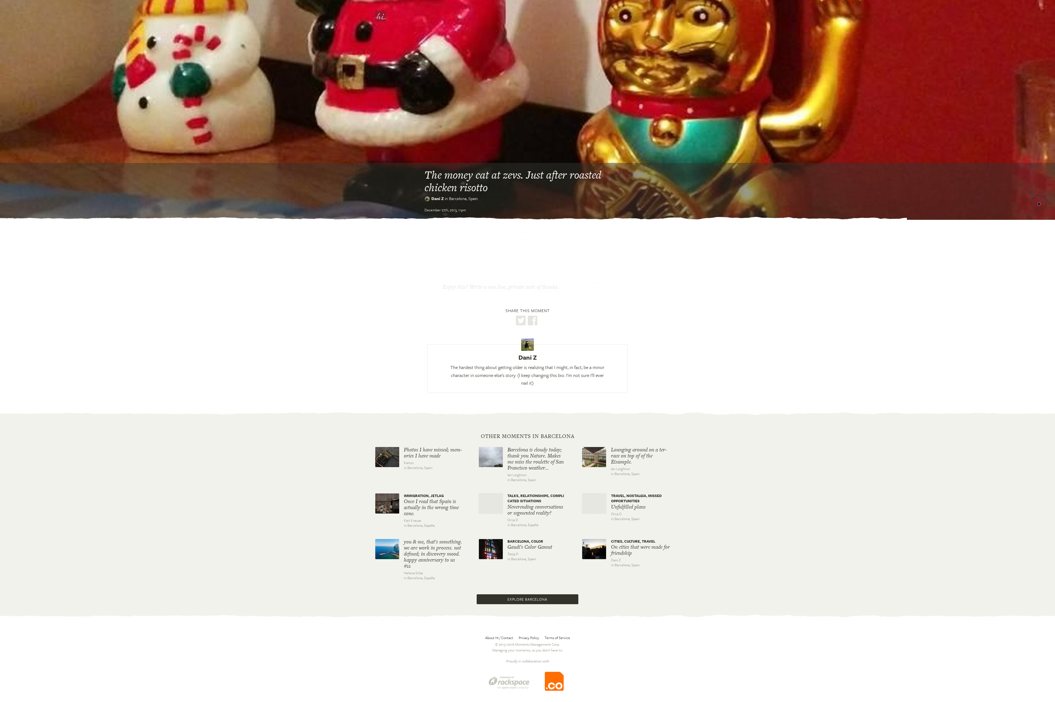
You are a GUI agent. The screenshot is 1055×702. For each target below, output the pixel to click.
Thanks (598, 287)
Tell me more (527, 239)
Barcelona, (463, 198)
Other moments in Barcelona (527, 436)
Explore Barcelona (527, 599)
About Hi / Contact (499, 637)
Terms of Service (557, 637)
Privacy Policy (529, 637)
